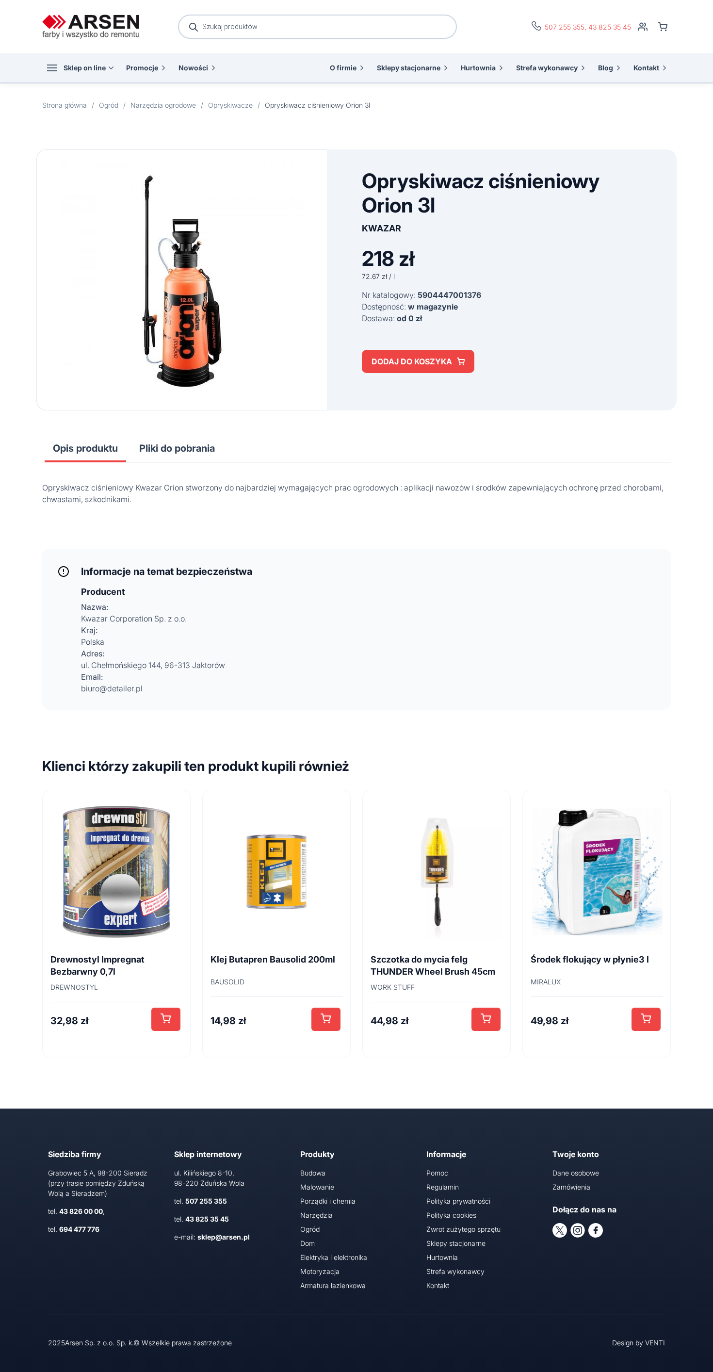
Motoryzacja (320, 1271)
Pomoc (437, 1173)
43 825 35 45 (609, 27)
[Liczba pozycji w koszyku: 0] (662, 26)
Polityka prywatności (458, 1201)
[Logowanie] (642, 26)
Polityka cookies (451, 1215)
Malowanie (317, 1187)
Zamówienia (571, 1187)
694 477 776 (79, 1229)
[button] (165, 1019)
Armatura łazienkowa (333, 1285)
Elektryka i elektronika (333, 1257)
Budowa (312, 1173)
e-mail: (212, 1237)
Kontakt (646, 68)
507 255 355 (564, 27)
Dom (307, 1243)
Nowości (193, 68)
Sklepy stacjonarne (408, 68)
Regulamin (442, 1187)
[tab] (85, 448)
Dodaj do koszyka (412, 361)
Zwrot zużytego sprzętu (463, 1229)
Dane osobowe (575, 1173)
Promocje (142, 68)
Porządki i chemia (328, 1201)
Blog (605, 68)
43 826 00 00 (81, 1211)
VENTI (655, 1343)
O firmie (343, 68)
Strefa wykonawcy (547, 68)
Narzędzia (316, 1215)
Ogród (310, 1229)
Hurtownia (478, 68)
